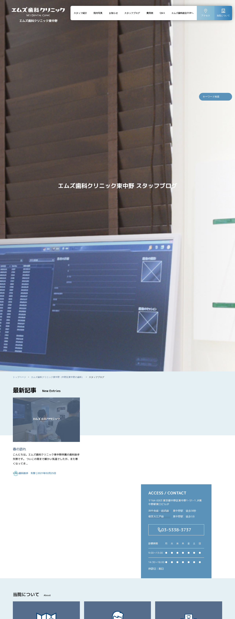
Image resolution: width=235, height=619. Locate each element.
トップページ (19, 377)
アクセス (205, 15)
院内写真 (98, 13)
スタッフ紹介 (80, 13)
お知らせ (113, 13)
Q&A (162, 13)
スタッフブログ (132, 13)
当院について (223, 15)
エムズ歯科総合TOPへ (182, 13)
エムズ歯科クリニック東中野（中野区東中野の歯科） (57, 377)
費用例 (150, 13)
